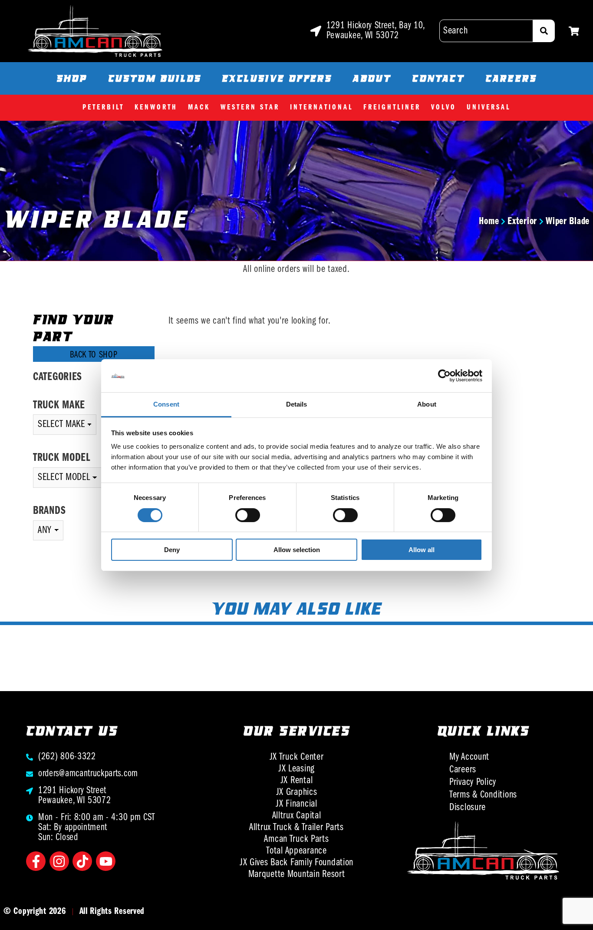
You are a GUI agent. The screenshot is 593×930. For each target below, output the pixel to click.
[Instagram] (59, 861)
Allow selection (296, 549)
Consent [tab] (166, 404)
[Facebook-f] (36, 861)
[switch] (247, 515)
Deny (172, 549)
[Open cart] (574, 31)
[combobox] (486, 31)
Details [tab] (296, 404)
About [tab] (426, 404)
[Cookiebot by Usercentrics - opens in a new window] (444, 375)
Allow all (422, 549)
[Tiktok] (82, 861)
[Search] (544, 31)
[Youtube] (105, 861)
